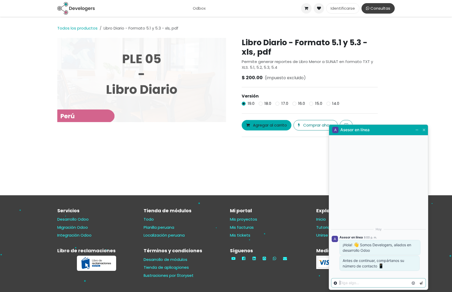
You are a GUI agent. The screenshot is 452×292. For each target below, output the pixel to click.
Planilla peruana (159, 227)
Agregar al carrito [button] (269, 125)
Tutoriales (326, 227)
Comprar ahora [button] (317, 125)
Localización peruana (164, 235)
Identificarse (343, 8)
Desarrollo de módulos (165, 259)
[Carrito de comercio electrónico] (306, 8)
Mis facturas (242, 227)
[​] (319, 8)
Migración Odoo (72, 227)
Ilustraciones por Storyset (169, 275)
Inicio (321, 219)
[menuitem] (199, 8)
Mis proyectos (243, 219)
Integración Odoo (74, 235)
